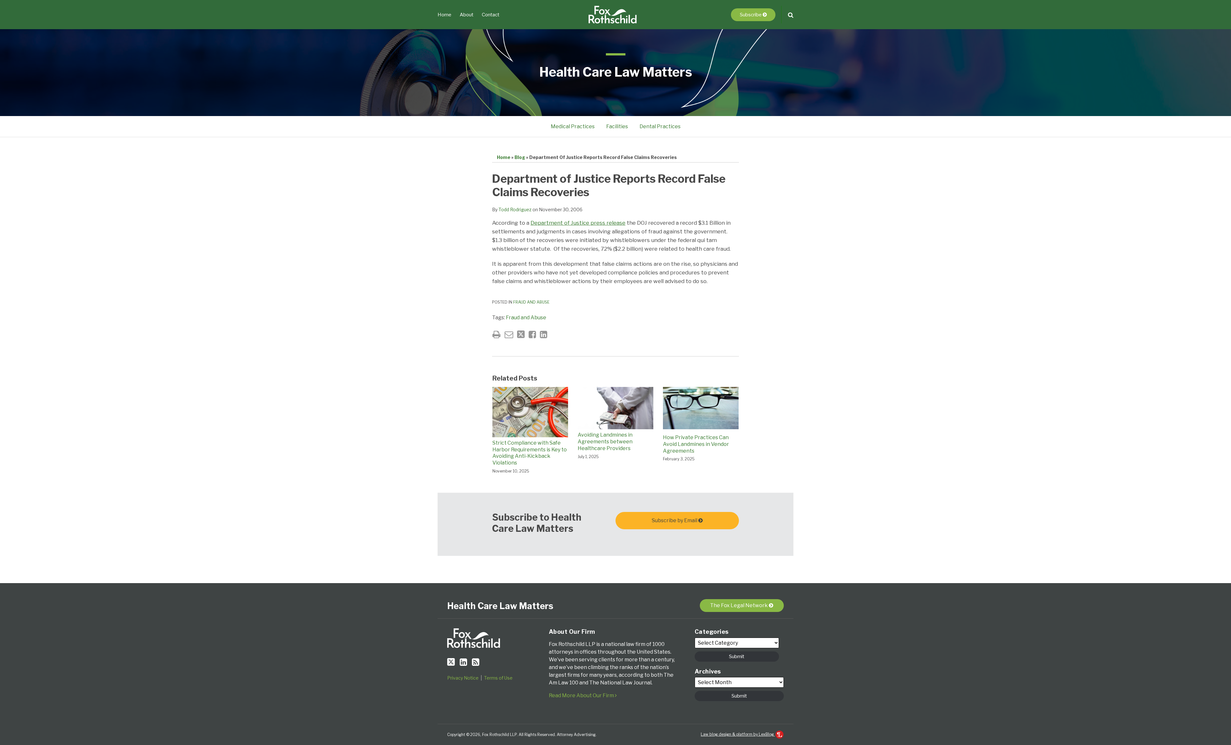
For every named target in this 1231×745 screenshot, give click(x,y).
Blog (520, 157)
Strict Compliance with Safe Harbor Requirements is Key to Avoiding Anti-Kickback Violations (529, 453)
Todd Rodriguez (515, 209)
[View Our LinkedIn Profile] (463, 662)
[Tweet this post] (521, 334)
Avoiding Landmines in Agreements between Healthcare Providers (605, 441)
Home (444, 15)
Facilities (617, 126)
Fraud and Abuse (531, 302)
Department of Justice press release (578, 223)
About (466, 15)
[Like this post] (532, 334)
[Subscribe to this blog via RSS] (475, 662)
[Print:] (496, 334)
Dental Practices (660, 126)
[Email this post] (509, 334)
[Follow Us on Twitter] (451, 661)
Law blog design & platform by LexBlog (738, 734)
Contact (490, 15)
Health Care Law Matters (615, 72)
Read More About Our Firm (582, 695)
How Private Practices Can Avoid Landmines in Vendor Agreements (696, 444)
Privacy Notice (463, 678)
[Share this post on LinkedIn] (543, 334)
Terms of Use (498, 678)
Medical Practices (573, 126)
